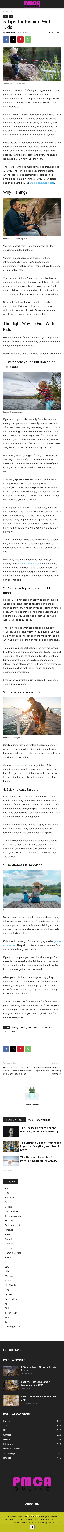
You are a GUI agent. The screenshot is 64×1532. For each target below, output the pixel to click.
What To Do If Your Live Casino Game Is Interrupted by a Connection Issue (17, 1070)
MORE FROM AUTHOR (39, 1120)
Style (7, 1308)
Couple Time (11, 1211)
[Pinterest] (20, 39)
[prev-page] (5, 1172)
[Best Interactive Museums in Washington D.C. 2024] (11, 1385)
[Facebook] (6, 39)
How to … (9, 1257)
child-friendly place (30, 563)
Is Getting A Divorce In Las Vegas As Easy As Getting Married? (47, 1070)
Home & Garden (13, 1252)
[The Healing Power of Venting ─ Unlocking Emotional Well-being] (11, 1131)
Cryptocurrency (13, 1215)
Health (8, 1248)
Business (9, 1197)
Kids (13, 11)
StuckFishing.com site (42, 182)
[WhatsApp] (28, 39)
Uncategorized (12, 1326)
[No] (60, 1522)
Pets (7, 1289)
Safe (6, 1031)
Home (5, 11)
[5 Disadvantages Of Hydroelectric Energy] (11, 1371)
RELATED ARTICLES (14, 1120)
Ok (32, 1527)
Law (7, 1266)
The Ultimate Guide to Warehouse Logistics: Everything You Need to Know (40, 1146)
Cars (7, 1202)
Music (8, 1280)
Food (7, 1234)
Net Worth (10, 1285)
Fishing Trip (26, 1027)
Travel (8, 1322)
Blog (7, 1192)
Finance (9, 1229)
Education (10, 1220)
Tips (13, 1031)
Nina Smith (10, 32)
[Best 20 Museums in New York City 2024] (11, 1400)
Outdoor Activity (48, 1027)
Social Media (11, 1299)
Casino (8, 1206)
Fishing (15, 1027)
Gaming (9, 1243)
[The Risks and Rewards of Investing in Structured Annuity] (11, 1161)
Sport (8, 1303)
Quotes (8, 1294)
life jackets (19, 765)
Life (11, 16)
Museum (9, 1275)
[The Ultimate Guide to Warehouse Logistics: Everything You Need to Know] (11, 1146)
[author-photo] (32, 1100)
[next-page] (10, 1172)
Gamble (9, 1239)
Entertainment (12, 1225)
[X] (13, 39)
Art (6, 1188)
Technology (11, 1312)
